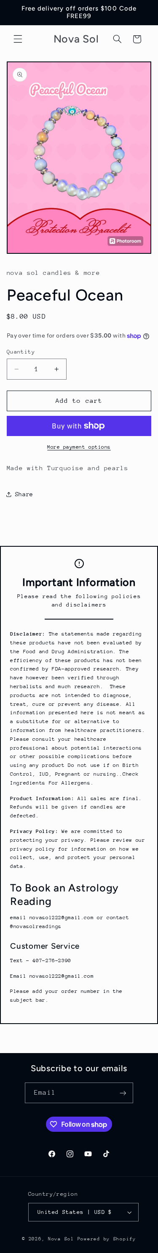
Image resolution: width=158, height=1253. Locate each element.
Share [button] (24, 494)
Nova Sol (63, 1239)
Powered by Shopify (107, 1239)
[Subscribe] (122, 1093)
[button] (17, 39)
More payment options (79, 447)
